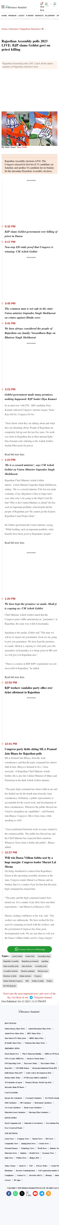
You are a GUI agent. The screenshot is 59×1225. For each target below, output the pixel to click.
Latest (21, 16)
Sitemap (48, 1175)
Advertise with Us (35, 1175)
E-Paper (30, 16)
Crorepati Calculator (33, 1098)
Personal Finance (11, 1148)
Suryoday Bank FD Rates (14, 1087)
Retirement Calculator (43, 1103)
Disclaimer (9, 1170)
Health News (34, 1153)
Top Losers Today (30, 1063)
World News (42, 1148)
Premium (12, 16)
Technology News (27, 1148)
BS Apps (17, 1180)
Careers (8, 1180)
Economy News (48, 1153)
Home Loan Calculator (33, 1107)
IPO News (49, 1139)
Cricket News (44, 1143)
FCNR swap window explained (35, 1078)
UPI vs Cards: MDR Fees (14, 1058)
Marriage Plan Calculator (39, 1112)
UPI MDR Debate (22, 1068)
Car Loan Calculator (13, 1107)
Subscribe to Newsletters (33, 1123)
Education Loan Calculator (15, 1112)
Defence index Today (12, 1078)
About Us (22, 1166)
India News (9, 1158)
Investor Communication (25, 1170)
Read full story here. (15, 454)
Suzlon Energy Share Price (15, 1029)
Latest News (9, 1139)
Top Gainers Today (48, 1063)
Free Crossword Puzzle (13, 1128)
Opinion (23, 1153)
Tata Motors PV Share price (15, 1038)
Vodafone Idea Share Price (35, 1043)
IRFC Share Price (34, 1033)
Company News (23, 1139)
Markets (39, 16)
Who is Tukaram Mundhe (31, 1054)
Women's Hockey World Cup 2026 (38, 1082)
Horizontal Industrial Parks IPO (44, 1068)
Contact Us (21, 1175)
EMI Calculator (11, 1103)
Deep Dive (8, 1068)
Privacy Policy (42, 1166)
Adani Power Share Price (14, 1033)
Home (4, 16)
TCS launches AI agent (13, 1082)
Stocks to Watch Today (35, 1058)
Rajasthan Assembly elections (37, 171)
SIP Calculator (25, 1103)
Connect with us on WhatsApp (32, 949)
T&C (31, 1166)
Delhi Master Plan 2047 (14, 1073)
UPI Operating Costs (13, 1063)
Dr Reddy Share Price (13, 1043)
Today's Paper (10, 1166)
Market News (37, 1139)
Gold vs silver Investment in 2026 (38, 1073)
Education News (11, 1153)
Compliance (9, 1175)
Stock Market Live (12, 1054)
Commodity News (11, 1143)
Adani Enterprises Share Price (39, 1029)
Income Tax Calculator (13, 1098)
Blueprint (50, 16)
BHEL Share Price (36, 1038)
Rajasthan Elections (30, 29)
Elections (13, 29)
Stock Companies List (13, 1123)
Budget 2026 (34, 1158)
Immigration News (28, 1143)
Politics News (21, 1158)
